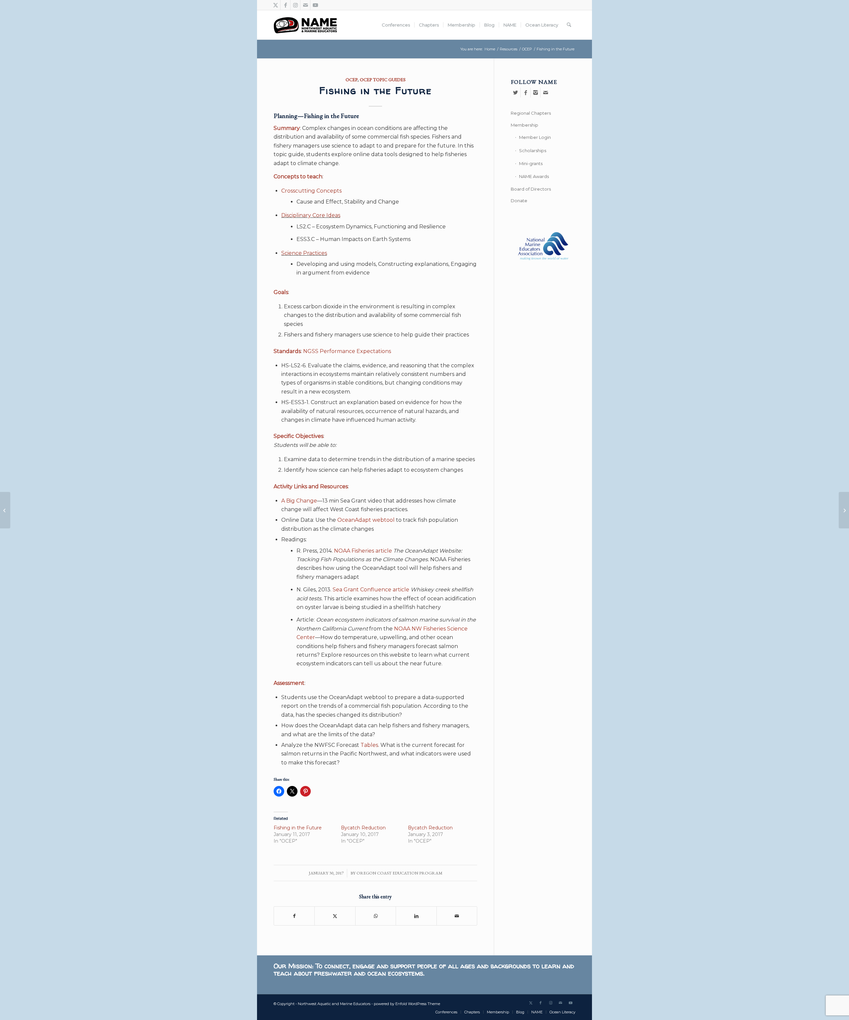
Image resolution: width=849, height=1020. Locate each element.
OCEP (352, 79)
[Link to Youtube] (315, 5)
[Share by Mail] (457, 916)
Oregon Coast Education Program (399, 873)
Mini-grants (531, 163)
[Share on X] (335, 916)
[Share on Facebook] (294, 916)
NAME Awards (534, 176)
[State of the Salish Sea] (844, 510)
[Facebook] (525, 92)
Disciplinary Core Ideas (310, 215)
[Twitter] (515, 92)
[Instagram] (535, 92)
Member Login (535, 137)
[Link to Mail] (305, 5)
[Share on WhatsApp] (376, 916)
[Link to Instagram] (295, 5)
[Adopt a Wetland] (5, 510)
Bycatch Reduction (363, 828)
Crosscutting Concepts (311, 191)
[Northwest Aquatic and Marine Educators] (305, 24)
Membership (524, 125)
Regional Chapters (531, 113)
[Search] (568, 24)
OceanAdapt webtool (366, 520)
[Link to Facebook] (285, 5)
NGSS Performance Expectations (347, 351)
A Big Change (299, 501)
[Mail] (546, 92)
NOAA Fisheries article (363, 551)
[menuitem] (395, 24)
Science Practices (304, 253)
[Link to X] (275, 5)
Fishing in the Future (298, 828)
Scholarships (532, 150)
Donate (519, 200)
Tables (369, 745)
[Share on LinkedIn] (416, 916)
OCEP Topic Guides (383, 79)
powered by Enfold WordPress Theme (407, 1003)
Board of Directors (531, 189)
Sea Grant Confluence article (371, 589)
